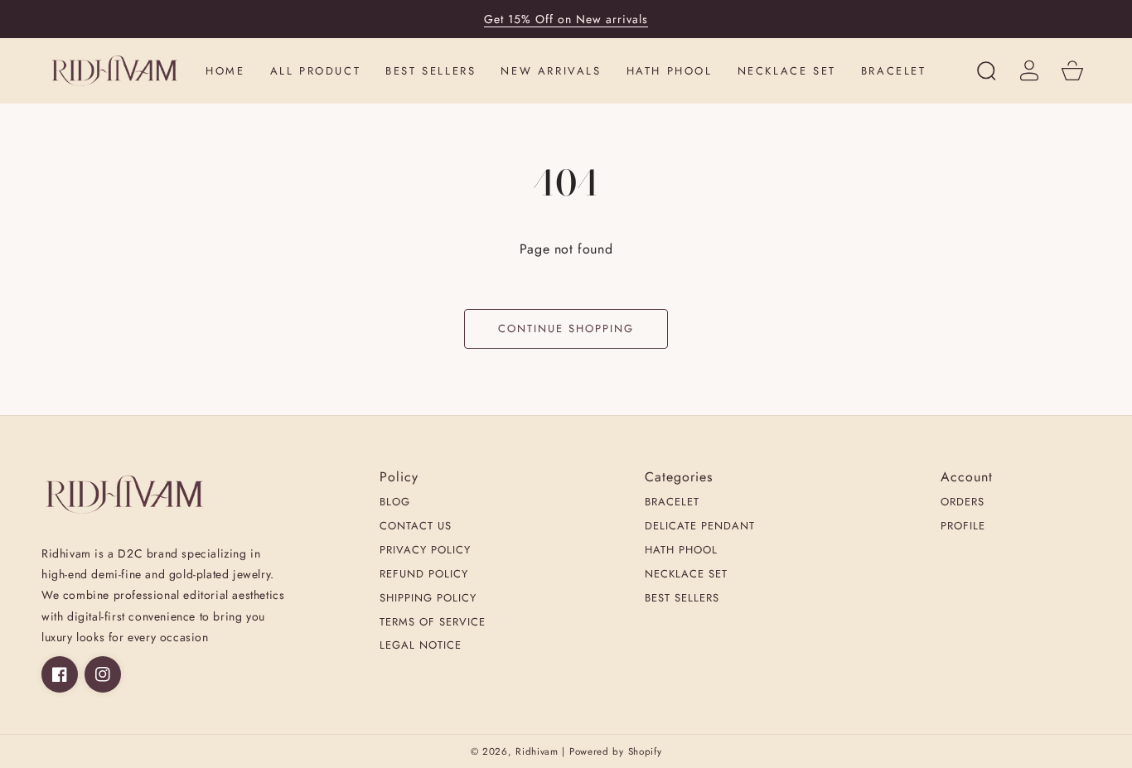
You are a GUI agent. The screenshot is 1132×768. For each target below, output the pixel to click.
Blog (395, 502)
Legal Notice (421, 646)
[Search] (986, 70)
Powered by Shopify (615, 751)
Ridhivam (537, 751)
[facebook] (59, 674)
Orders (962, 502)
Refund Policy (424, 575)
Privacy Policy (425, 550)
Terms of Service (433, 623)
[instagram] (103, 674)
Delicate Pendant (700, 526)
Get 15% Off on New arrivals (566, 19)
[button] (986, 70)
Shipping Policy (428, 599)
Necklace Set (686, 575)
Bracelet (672, 502)
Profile (963, 526)
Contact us (416, 526)
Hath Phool (681, 550)
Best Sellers (682, 599)
